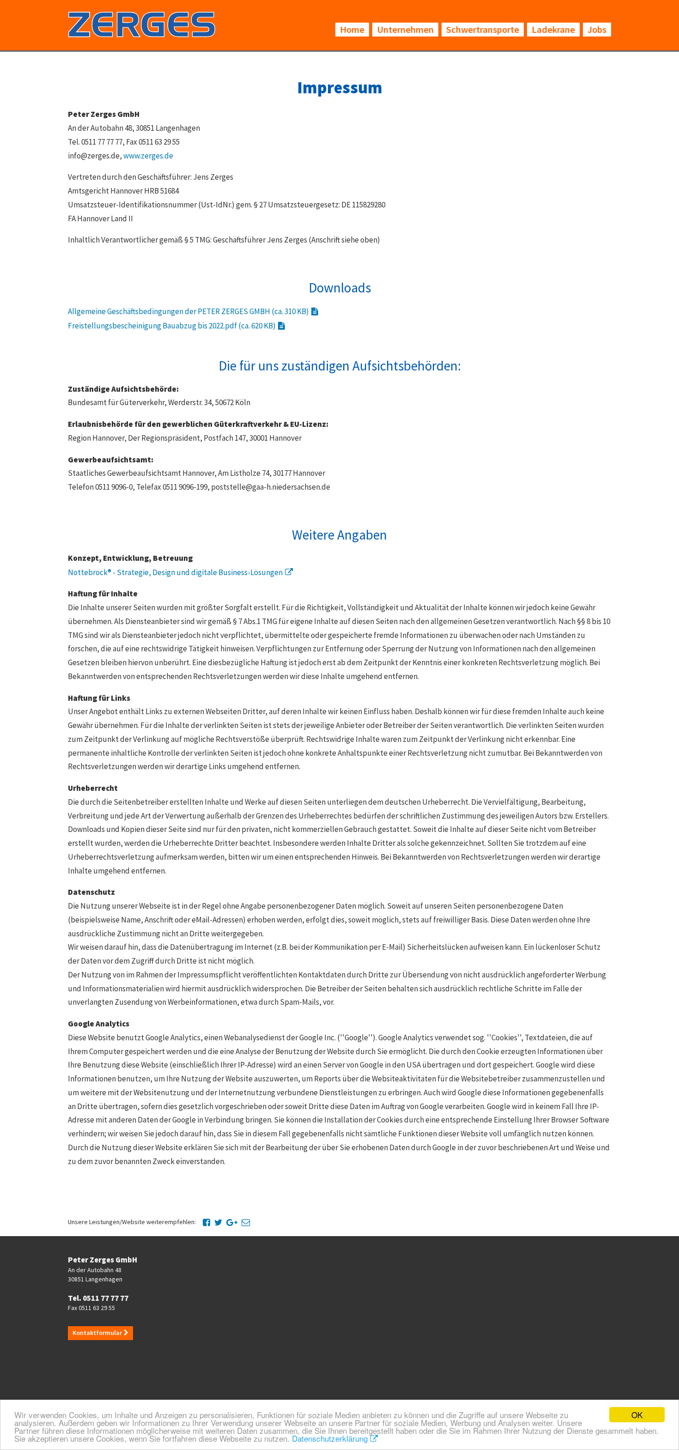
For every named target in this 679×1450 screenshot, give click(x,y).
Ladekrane (553, 30)
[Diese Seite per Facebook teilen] (206, 1222)
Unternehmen (405, 30)
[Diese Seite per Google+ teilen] (231, 1222)
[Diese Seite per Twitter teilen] (218, 1222)
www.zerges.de (148, 156)
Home (352, 30)
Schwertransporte (482, 30)
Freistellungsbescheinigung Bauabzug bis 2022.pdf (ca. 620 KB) (172, 326)
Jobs (597, 30)
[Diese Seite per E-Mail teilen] (246, 1222)
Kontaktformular (97, 1333)
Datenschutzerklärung (330, 1438)
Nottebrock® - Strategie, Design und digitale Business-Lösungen (175, 572)
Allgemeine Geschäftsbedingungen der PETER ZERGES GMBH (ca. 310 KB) (188, 311)
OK (637, 1414)
